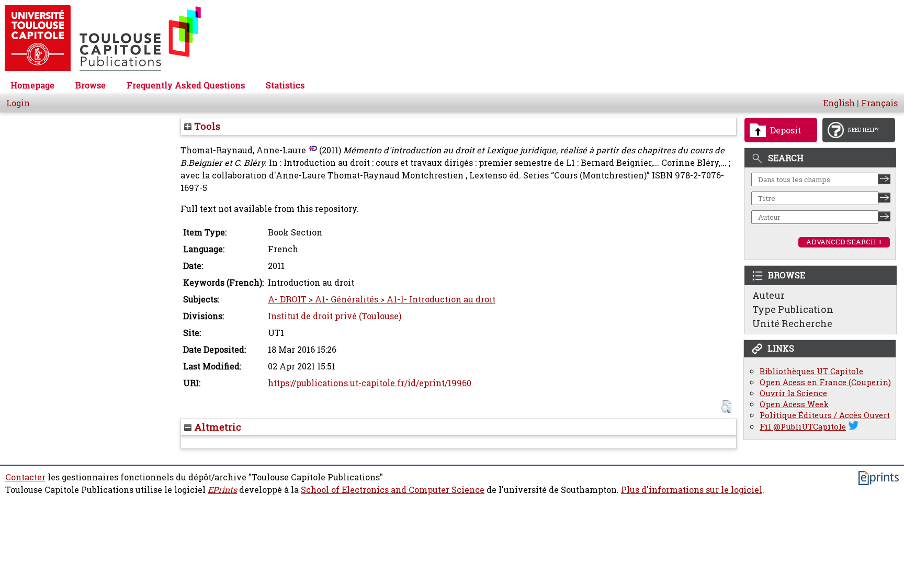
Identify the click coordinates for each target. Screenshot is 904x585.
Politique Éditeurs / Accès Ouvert (825, 415)
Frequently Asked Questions (186, 85)
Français (879, 103)
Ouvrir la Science (793, 393)
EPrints (222, 490)
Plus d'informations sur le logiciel (691, 490)
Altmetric (216, 427)
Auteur (768, 295)
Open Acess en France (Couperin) (825, 382)
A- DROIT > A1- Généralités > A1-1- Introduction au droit (381, 299)
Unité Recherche (792, 323)
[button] (726, 406)
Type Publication (792, 309)
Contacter (25, 477)
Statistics (285, 85)
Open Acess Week (794, 404)
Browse (90, 85)
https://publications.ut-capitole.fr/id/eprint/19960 (369, 383)
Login (18, 103)
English (839, 103)
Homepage (32, 85)
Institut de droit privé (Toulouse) (334, 316)
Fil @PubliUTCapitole (803, 426)
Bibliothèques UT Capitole (811, 371)
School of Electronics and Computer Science (392, 490)
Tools (205, 126)
